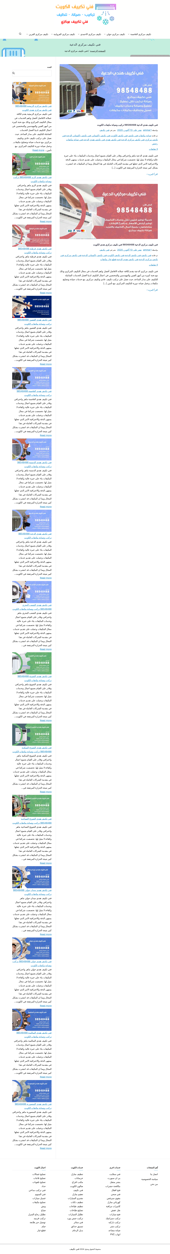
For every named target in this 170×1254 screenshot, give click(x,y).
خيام (44, 1226)
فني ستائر (78, 1222)
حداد (44, 1186)
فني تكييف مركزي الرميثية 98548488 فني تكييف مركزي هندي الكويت (33, 108)
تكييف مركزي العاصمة (140, 34)
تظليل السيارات (75, 1214)
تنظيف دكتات (77, 1202)
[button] (129, 34)
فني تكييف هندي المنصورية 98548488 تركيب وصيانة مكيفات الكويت (33, 1106)
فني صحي (115, 1194)
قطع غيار (41, 1230)
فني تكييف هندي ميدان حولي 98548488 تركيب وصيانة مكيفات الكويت (32, 892)
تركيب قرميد (40, 1218)
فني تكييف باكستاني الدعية (78, 135)
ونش (43, 1206)
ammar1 (147, 130)
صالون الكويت (76, 1186)
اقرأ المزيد (153, 174)
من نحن (154, 1184)
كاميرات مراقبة (113, 1206)
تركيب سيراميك (113, 1218)
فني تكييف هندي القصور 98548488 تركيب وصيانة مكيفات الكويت (34, 321)
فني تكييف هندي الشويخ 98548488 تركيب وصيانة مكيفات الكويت (35, 678)
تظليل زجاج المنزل (37, 1214)
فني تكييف (104, 130)
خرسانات (79, 1178)
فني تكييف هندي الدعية (94, 139)
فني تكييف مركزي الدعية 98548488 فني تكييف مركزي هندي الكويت (125, 244)
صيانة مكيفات (145, 135)
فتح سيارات (115, 1214)
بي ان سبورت (114, 1178)
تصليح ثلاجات (39, 1178)
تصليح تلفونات (39, 1182)
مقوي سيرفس (113, 1198)
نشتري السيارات (75, 1198)
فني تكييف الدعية (133, 255)
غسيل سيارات (39, 1198)
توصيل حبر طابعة (38, 1222)
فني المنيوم (40, 1194)
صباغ (43, 1210)
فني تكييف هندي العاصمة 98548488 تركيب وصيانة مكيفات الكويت (34, 393)
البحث (49, 67)
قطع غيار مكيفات (108, 259)
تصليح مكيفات (39, 1202)
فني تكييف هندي (113, 139)
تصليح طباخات (76, 1210)
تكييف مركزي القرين (38, 34)
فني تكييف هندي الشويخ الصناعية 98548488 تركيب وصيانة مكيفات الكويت (32, 821)
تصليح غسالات (39, 1174)
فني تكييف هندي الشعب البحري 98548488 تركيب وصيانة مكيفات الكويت (32, 607)
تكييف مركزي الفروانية (64, 34)
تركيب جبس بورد (75, 1218)
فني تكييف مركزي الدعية (132, 139)
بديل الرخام (77, 1230)
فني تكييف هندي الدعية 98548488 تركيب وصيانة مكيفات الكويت (127, 125)
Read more (38, 149)
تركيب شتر (115, 1226)
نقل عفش (115, 1210)
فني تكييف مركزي (72, 255)
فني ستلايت (114, 1174)
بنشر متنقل (115, 1182)
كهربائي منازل (113, 1202)
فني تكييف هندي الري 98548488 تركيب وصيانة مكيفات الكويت (32, 179)
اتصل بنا (154, 1174)
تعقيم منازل (77, 1194)
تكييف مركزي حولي (116, 34)
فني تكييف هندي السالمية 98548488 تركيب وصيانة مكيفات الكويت (34, 1034)
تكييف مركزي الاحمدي (90, 34)
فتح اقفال (115, 1190)
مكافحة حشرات (112, 1186)
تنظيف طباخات (76, 1206)
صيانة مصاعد (114, 1230)
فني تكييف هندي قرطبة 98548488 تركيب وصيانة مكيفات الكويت (35, 250)
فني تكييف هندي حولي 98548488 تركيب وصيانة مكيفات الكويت (32, 963)
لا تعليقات (153, 149)
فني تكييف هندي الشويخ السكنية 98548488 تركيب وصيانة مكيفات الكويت (32, 749)
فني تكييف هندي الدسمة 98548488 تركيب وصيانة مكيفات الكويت (34, 464)
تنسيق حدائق (77, 1226)
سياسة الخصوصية (149, 1179)
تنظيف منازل (77, 1174)
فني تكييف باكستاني (101, 135)
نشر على (129, 130)
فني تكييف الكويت (119, 135)
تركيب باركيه (114, 1222)
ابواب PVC (115, 1234)
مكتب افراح (77, 1182)
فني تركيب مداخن (37, 1190)
